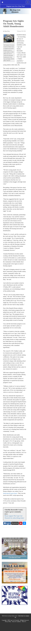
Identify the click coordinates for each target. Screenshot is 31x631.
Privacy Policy (8, 621)
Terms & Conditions (16, 621)
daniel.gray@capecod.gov (10, 493)
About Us (24, 621)
